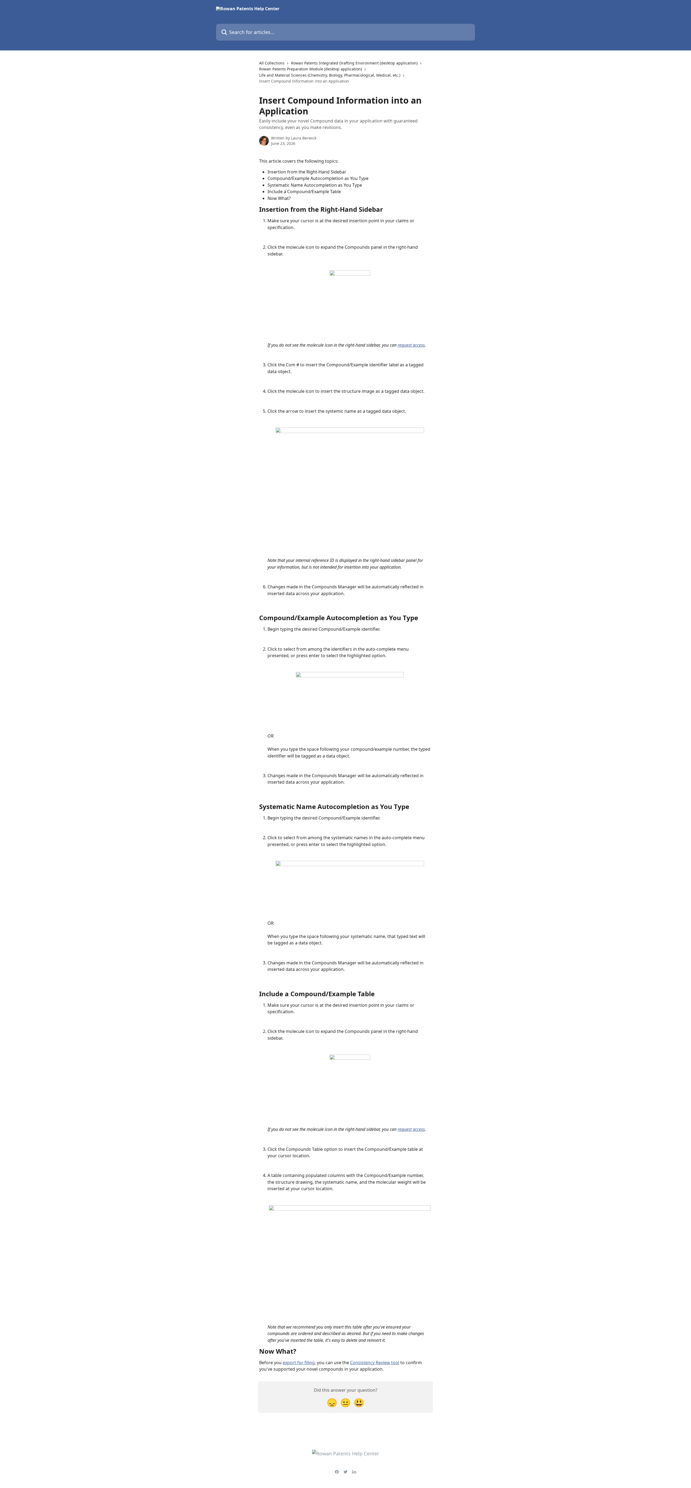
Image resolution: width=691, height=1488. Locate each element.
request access (411, 345)
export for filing (299, 1363)
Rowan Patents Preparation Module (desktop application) (310, 68)
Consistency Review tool (374, 1363)
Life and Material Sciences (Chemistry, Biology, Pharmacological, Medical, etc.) (329, 75)
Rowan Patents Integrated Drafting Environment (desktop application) (354, 63)
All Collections (271, 63)
